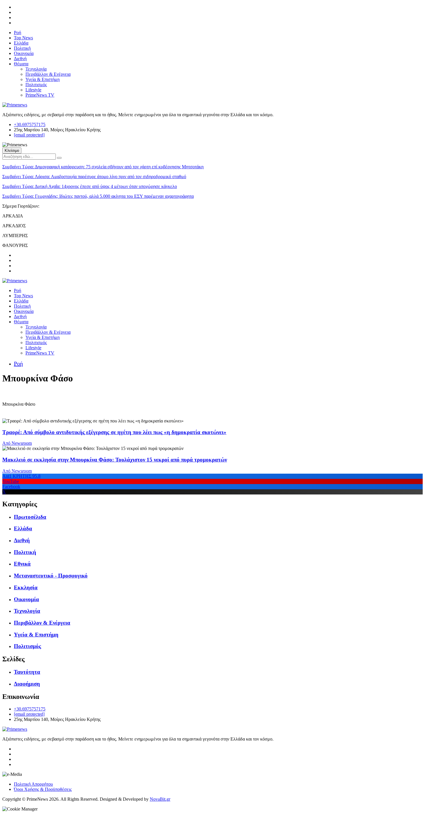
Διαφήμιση (27, 684)
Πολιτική (22, 48)
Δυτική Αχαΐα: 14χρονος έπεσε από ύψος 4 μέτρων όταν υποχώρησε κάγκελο (89, 186)
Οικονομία (24, 53)
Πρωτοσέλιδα (30, 517)
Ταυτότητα (27, 672)
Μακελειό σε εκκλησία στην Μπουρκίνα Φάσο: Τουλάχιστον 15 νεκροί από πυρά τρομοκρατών (114, 460)
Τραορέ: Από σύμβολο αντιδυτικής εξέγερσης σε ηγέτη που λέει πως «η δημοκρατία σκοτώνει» (114, 432)
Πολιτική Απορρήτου (33, 784)
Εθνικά (22, 564)
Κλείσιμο (12, 150)
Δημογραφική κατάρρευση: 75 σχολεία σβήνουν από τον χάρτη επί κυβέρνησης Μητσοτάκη (103, 166)
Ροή (17, 32)
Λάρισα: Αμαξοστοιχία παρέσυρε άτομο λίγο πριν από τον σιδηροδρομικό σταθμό (94, 176)
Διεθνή (20, 58)
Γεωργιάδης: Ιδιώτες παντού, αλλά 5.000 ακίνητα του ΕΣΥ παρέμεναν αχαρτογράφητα (98, 196)
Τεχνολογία (36, 69)
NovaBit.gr (160, 799)
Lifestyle (33, 89)
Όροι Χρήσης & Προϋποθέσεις (43, 789)
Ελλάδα (21, 42)
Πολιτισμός (36, 84)
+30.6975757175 (29, 124)
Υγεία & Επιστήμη (42, 79)
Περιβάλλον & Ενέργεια (48, 74)
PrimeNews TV (39, 95)
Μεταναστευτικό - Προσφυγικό (51, 576)
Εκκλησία (26, 587)
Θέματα (21, 63)
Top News (23, 37)
